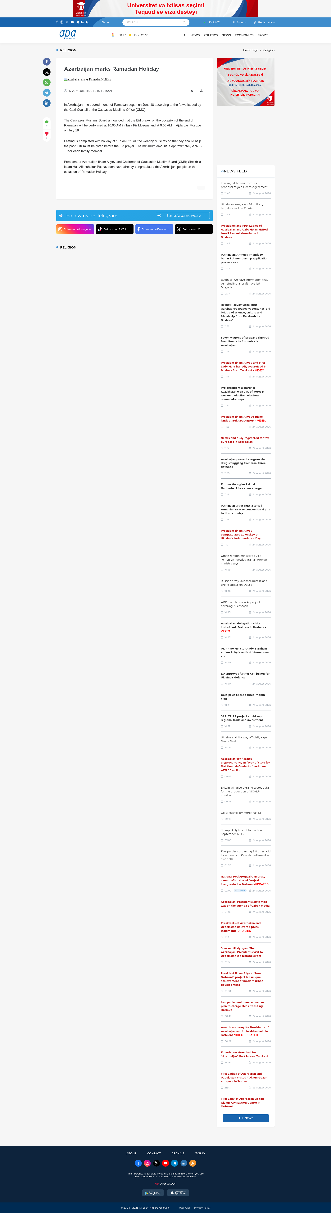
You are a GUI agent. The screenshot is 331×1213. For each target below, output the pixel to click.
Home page (250, 50)
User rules (184, 1207)
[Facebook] (57, 22)
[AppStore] (178, 1193)
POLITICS (211, 35)
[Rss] (87, 22)
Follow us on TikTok (115, 229)
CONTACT (154, 1153)
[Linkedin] (82, 22)
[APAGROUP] (165, 1184)
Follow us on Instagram (77, 229)
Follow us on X (191, 229)
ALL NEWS (191, 35)
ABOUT (131, 1153)
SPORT (262, 35)
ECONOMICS (244, 35)
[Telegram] (77, 22)
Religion (268, 50)
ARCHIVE (177, 1153)
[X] (66, 22)
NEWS (226, 35)
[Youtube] (72, 22)
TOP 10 (200, 1153)
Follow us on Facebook (155, 229)
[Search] (184, 23)
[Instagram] (61, 22)
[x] (156, 1163)
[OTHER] (271, 35)
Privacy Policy (202, 1207)
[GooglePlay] (153, 1193)
